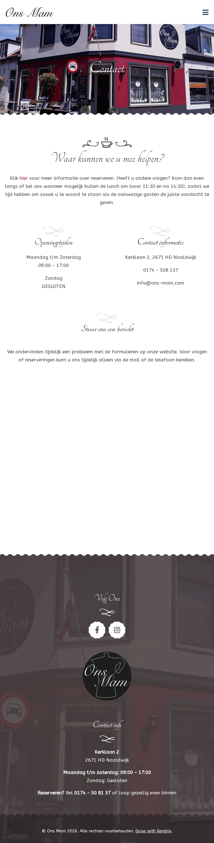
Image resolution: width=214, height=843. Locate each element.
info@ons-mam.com (160, 283)
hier (24, 178)
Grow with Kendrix (153, 830)
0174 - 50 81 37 (92, 792)
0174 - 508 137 (160, 270)
